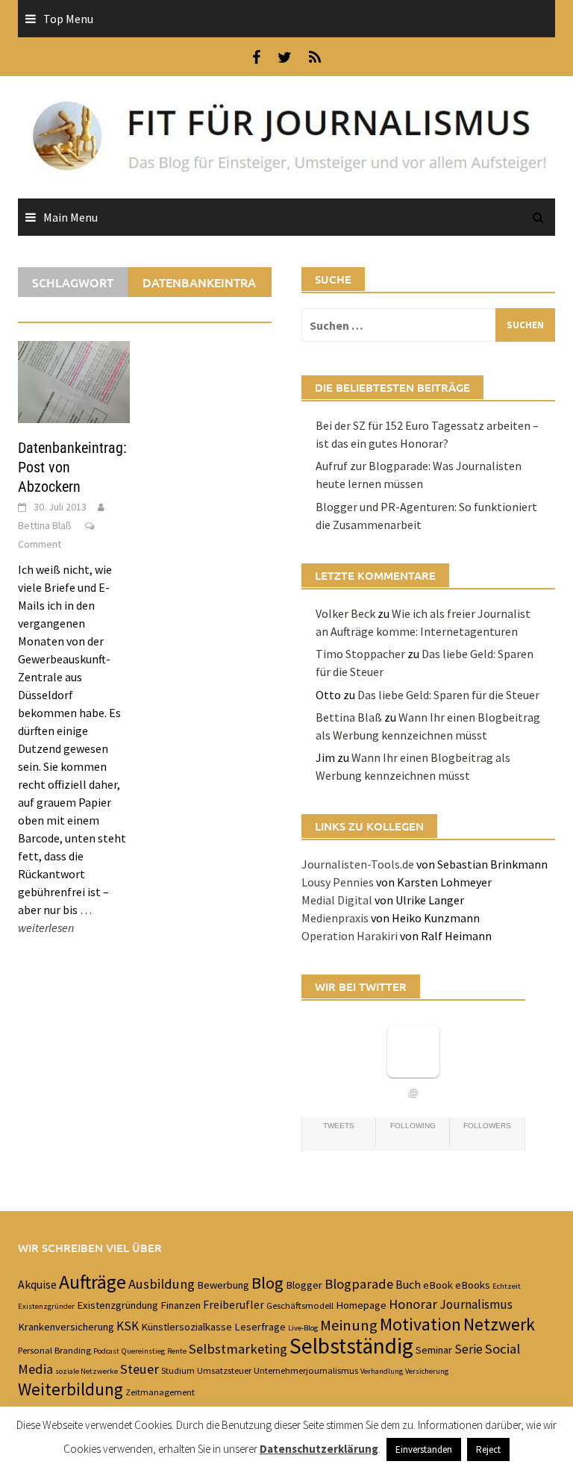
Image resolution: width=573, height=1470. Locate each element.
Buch (408, 1284)
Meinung (349, 1325)
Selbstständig (351, 1346)
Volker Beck (345, 613)
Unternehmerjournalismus (306, 1370)
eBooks (472, 1285)
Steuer (139, 1368)
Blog (267, 1282)
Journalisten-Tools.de (357, 864)
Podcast (106, 1351)
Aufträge (92, 1282)
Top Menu (68, 18)
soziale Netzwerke (86, 1371)
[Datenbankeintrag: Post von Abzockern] (74, 380)
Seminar (434, 1350)
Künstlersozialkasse (186, 1326)
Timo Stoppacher (360, 653)
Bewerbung (223, 1285)
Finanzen (180, 1305)
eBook (438, 1285)
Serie (468, 1349)
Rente (177, 1351)
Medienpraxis (335, 917)
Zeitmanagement (160, 1392)
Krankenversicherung (66, 1326)
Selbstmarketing (238, 1348)
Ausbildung (161, 1283)
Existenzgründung (117, 1305)
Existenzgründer (46, 1306)
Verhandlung (381, 1371)
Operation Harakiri (349, 935)
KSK (127, 1326)
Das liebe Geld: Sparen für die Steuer (448, 694)
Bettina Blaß (45, 525)
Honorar (413, 1304)
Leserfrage (260, 1326)
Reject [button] (488, 1449)
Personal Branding (54, 1350)
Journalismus (476, 1304)
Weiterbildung (70, 1389)
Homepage (361, 1305)
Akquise (37, 1284)
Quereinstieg (143, 1351)
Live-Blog (303, 1328)
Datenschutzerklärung (319, 1449)
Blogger (304, 1285)
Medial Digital (336, 899)
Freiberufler (233, 1304)
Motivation (420, 1324)
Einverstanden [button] (423, 1449)
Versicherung (426, 1371)
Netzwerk (499, 1324)
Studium (178, 1370)
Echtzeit (506, 1286)
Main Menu (70, 217)
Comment (39, 544)
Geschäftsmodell (300, 1305)
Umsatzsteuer (224, 1370)
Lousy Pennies (337, 882)
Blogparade (359, 1283)
